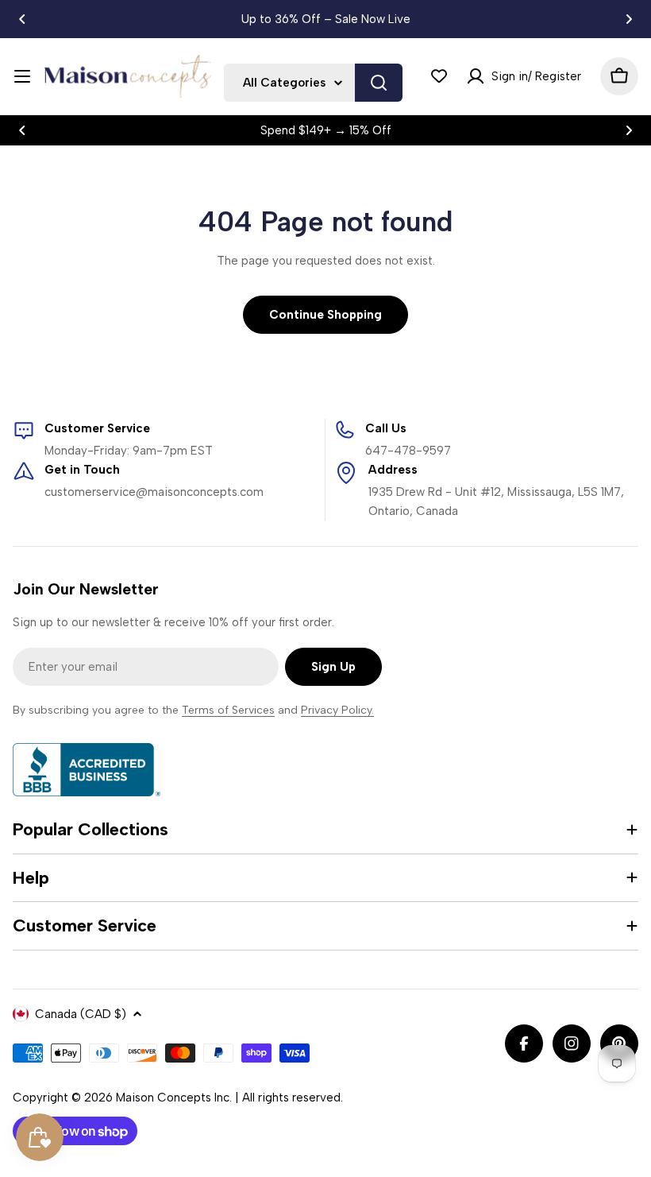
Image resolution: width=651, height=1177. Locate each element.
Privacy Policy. (337, 710)
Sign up (333, 667)
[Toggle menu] (22, 76)
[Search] (379, 83)
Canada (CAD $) (80, 1014)
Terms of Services (228, 710)
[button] (22, 19)
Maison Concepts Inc (172, 1097)
